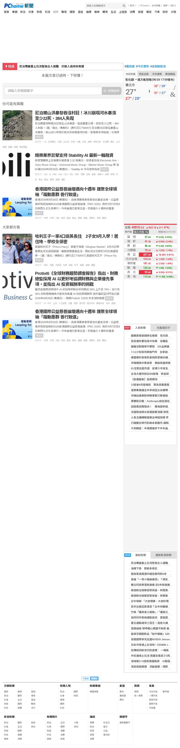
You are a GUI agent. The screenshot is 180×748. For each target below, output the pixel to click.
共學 (52, 218)
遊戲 (57, 179)
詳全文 (39, 137)
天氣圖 (152, 708)
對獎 (137, 685)
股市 (132, 5)
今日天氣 (131, 74)
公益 (105, 731)
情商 (33, 696)
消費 (132, 11)
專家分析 (97, 142)
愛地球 (106, 735)
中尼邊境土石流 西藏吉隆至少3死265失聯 (155, 655)
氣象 (151, 685)
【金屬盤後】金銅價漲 (144, 379)
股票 (52, 179)
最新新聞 (135, 555)
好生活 (106, 722)
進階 (113, 303)
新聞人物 (65, 685)
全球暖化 (52, 142)
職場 (64, 11)
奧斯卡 (100, 174)
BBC (46, 265)
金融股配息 (158, 66)
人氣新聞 (135, 327)
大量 (78, 142)
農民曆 (130, 66)
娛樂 (96, 11)
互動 (82, 174)
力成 (57, 218)
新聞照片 (52, 716)
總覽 (92, 722)
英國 (16, 147)
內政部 (58, 265)
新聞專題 (95, 685)
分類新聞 (9, 685)
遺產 (85, 218)
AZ (45, 142)
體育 (105, 11)
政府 (165, 11)
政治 (22, 11)
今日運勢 (142, 66)
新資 (112, 174)
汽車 (157, 11)
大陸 (173, 11)
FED (71, 174)
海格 (70, 265)
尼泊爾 (106, 142)
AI (50, 174)
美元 (41, 179)
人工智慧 (62, 303)
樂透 (136, 691)
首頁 (6, 11)
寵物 (33, 691)
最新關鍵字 (125, 722)
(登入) (173, 5)
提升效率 (91, 303)
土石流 (66, 142)
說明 (165, 5)
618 (45, 174)
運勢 (72, 11)
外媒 (73, 142)
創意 (94, 174)
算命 (122, 691)
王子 (76, 265)
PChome (144, 5)
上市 (55, 303)
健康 (88, 11)
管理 (92, 735)
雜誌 (149, 11)
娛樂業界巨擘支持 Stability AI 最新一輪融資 (74, 155)
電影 (63, 179)
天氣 (84, 142)
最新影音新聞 (163, 555)
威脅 (90, 142)
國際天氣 (153, 704)
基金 (68, 218)
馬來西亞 (23, 147)
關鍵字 (123, 716)
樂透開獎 (170, 74)
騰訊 (104, 218)
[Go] (124, 6)
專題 (14, 11)
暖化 (112, 142)
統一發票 (138, 696)
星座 (80, 11)
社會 (31, 11)
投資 (107, 174)
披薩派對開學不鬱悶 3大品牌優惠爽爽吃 (155, 346)
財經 (39, 11)
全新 (88, 174)
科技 (47, 11)
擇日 (122, 700)
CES (66, 174)
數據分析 (100, 303)
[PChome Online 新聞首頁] (47, 6)
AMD (54, 174)
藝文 (105, 726)
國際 (55, 11)
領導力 (92, 218)
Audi (60, 174)
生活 (113, 11)
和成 (63, 218)
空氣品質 (144, 74)
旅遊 (140, 11)
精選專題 (94, 691)
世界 (77, 174)
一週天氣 (153, 696)
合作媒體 (156, 5)
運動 (80, 218)
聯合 (46, 179)
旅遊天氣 (153, 700)
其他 (33, 726)
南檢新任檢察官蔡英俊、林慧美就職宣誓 (154, 590)
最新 (6, 691)
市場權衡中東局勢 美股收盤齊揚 (151, 362)
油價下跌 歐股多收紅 (33, 66)
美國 (10, 147)
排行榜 (82, 303)
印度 (60, 142)
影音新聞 (9, 716)
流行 (33, 708)
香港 (99, 218)
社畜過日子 (163, 327)
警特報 (166, 691)
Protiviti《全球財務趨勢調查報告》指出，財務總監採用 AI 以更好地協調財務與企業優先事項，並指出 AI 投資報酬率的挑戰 (76, 279)
